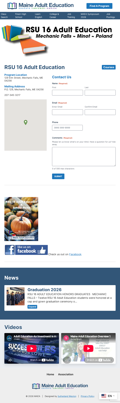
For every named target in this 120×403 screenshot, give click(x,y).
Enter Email (57, 107)
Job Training (71, 15)
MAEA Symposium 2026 (90, 15)
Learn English (38, 15)
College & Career (54, 15)
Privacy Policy (87, 396)
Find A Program (99, 5)
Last (87, 87)
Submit (58, 176)
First (54, 87)
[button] (26, 122)
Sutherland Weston (67, 396)
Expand (32, 306)
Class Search (4, 15)
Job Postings (110, 15)
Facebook (75, 254)
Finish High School (20, 15)
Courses (108, 67)
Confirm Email (91, 107)
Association (65, 374)
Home (50, 374)
